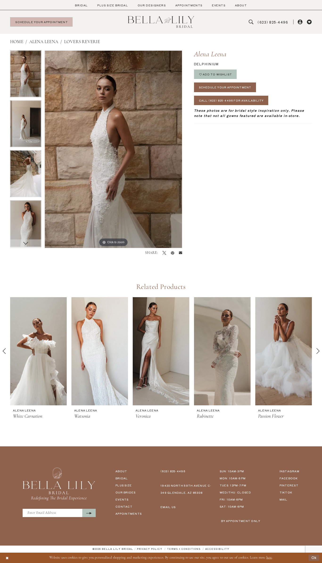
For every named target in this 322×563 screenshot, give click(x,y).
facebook (289, 478)
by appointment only (240, 521)
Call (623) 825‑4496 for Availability (231, 100)
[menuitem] (81, 5)
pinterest (289, 485)
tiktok (286, 492)
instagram (289, 471)
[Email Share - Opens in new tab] (180, 253)
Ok (314, 557)
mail (284, 499)
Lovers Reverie (82, 42)
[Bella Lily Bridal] (161, 22)
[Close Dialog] (7, 558)
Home (16, 42)
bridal (122, 478)
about (121, 471)
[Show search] (251, 22)
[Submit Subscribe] (89, 513)
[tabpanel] (25, 75)
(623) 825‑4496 (173, 471)
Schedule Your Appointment (225, 87)
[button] (300, 22)
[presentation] (38, 351)
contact (124, 506)
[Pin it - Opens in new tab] (172, 253)
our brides (126, 492)
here (269, 557)
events (122, 499)
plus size (124, 485)
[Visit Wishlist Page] (309, 22)
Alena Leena (43, 42)
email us (168, 507)
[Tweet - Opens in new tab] (164, 253)
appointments (129, 513)
